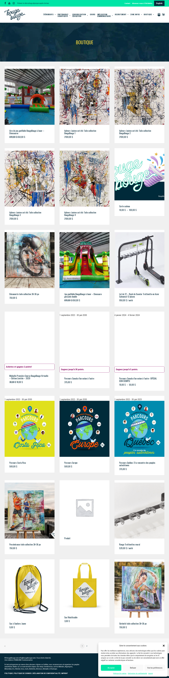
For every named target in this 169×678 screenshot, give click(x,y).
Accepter (111, 668)
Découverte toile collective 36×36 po (24, 294)
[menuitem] (128, 3)
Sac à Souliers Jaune (17, 623)
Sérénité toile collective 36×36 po (133, 623)
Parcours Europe (70, 462)
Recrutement (120, 14)
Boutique (148, 14)
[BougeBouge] (14, 14)
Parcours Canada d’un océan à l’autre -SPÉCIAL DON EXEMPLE (138, 380)
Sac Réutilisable (70, 617)
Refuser (133, 668)
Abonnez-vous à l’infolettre (142, 3)
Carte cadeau (124, 206)
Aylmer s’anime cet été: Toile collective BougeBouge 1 (80, 132)
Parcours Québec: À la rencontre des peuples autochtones (137, 464)
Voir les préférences (154, 668)
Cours (92, 14)
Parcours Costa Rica (17, 462)
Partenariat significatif (63, 15)
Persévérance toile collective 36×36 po (25, 544)
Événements (48, 14)
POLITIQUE (8, 673)
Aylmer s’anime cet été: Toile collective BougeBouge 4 (80, 214)
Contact (127, 3)
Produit (67, 538)
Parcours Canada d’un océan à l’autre (79, 378)
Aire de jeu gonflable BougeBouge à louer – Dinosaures (26, 132)
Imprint (150, 673)
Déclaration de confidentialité (137, 673)
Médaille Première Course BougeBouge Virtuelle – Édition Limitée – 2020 (28, 377)
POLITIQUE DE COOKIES (22, 673)
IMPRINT (64, 673)
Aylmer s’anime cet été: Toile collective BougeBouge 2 (135, 132)
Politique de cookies (119, 673)
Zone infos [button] (135, 14)
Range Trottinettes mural (129, 544)
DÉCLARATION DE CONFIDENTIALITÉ (46, 673)
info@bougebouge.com (27, 658)
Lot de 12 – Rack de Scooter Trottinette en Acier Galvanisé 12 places (139, 295)
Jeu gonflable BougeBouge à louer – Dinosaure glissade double (83, 295)
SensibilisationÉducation (79, 15)
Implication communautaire (104, 15)
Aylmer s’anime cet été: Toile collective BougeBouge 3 (25, 214)
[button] (163, 645)
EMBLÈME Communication (24, 660)
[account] (159, 14)
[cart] (163, 14)
